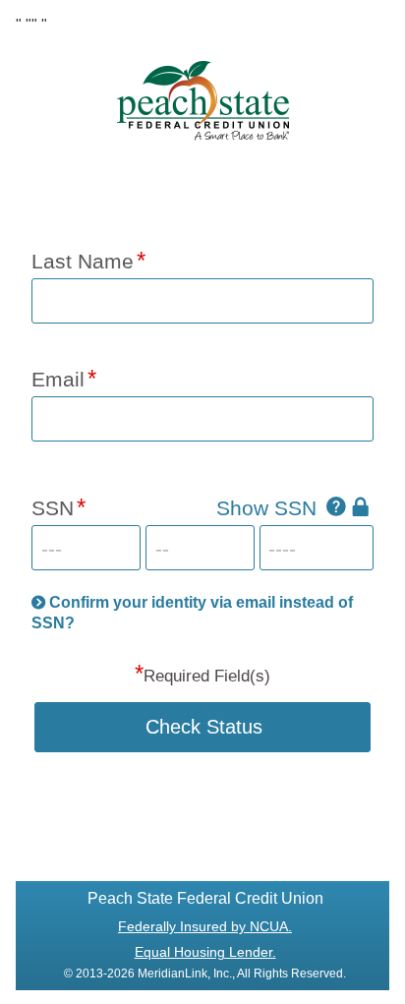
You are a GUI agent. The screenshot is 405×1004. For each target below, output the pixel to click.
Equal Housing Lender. (205, 952)
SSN (52, 508)
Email (58, 379)
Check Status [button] (203, 727)
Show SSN (266, 508)
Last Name (82, 261)
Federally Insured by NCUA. (205, 926)
